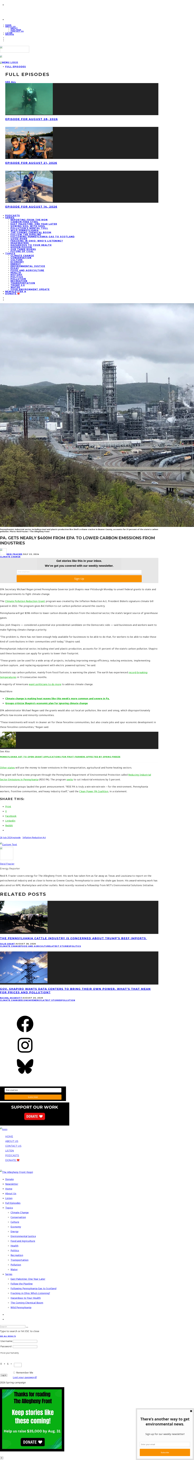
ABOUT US (11, 1141)
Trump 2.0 (18, 285)
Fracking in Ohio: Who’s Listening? (37, 241)
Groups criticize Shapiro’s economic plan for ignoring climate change (46, 703)
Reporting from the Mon (29, 220)
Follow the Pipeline (26, 234)
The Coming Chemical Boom (31, 232)
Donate (9, 1179)
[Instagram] (25, 1054)
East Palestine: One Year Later (34, 224)
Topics (10, 253)
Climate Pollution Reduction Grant (25, 601)
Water (15, 287)
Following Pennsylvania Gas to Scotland (43, 236)
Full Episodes (15, 66)
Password (5, 1346)
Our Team (16, 30)
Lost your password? (25, 1377)
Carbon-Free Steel (25, 222)
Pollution (18, 279)
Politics (17, 277)
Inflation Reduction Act (34, 837)
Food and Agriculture (27, 270)
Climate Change (22, 255)
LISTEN (9, 1150)
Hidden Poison (21, 247)
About (14, 28)
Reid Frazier (14, 554)
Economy (17, 262)
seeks (70, 779)
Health (16, 272)
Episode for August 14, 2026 (31, 206)
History (16, 274)
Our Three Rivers (23, 249)
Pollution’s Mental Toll (29, 228)
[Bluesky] (25, 1075)
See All (10, 82)
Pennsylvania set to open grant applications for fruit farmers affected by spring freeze (60, 757)
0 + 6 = (7, 1363)
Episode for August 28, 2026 (31, 119)
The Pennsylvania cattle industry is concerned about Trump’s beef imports (73, 938)
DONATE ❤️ (12, 1160)
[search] (27, 1327)
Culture (17, 260)
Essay (15, 268)
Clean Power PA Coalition (93, 791)
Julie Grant (7, 944)
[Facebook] (25, 1033)
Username (6, 1341)
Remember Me (24, 1372)
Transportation (23, 283)
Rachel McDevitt (11, 998)
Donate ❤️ (12, 293)
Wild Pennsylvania (25, 230)
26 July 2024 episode (10, 837)
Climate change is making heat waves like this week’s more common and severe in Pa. (57, 698)
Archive (9, 34)
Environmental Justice (28, 266)
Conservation (21, 258)
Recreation (19, 281)
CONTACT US (13, 1146)
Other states (7, 767)
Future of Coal (22, 251)
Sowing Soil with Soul (28, 226)
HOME (9, 1136)
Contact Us (17, 31)
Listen (8, 1198)
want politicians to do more (45, 684)
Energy (16, 264)
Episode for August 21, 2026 (31, 162)
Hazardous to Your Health (31, 245)
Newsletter (11, 1184)
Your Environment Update (30, 289)
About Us (10, 27)
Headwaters (20, 243)
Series (10, 217)
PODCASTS (12, 1155)
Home (8, 1188)
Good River (19, 239)
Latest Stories (60, 946)
